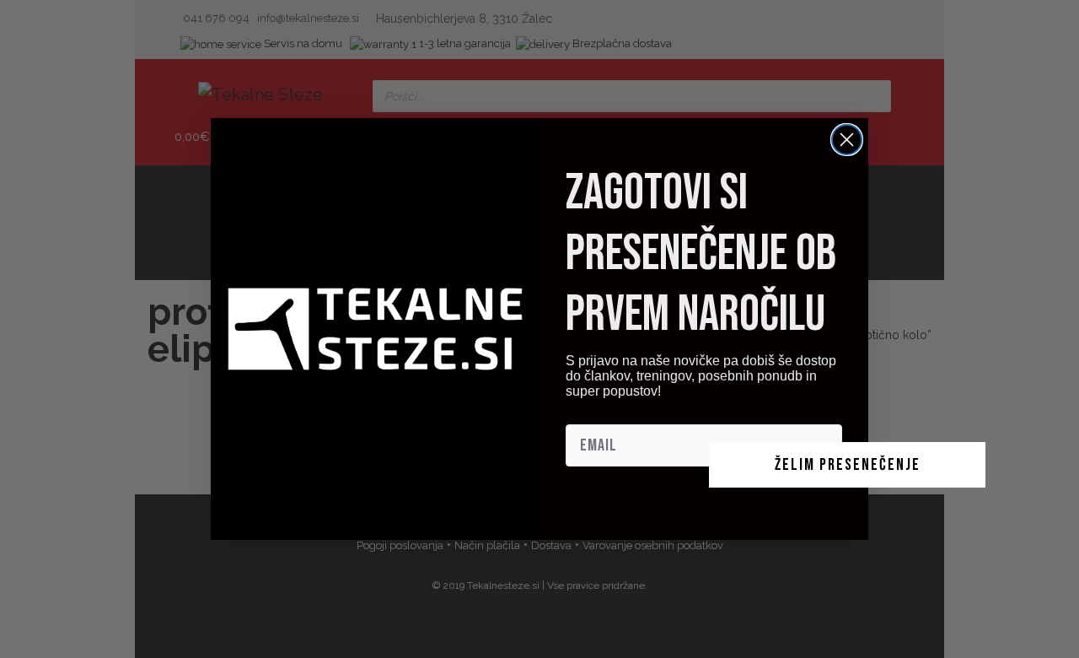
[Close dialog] (847, 139)
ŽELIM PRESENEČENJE (848, 465)
